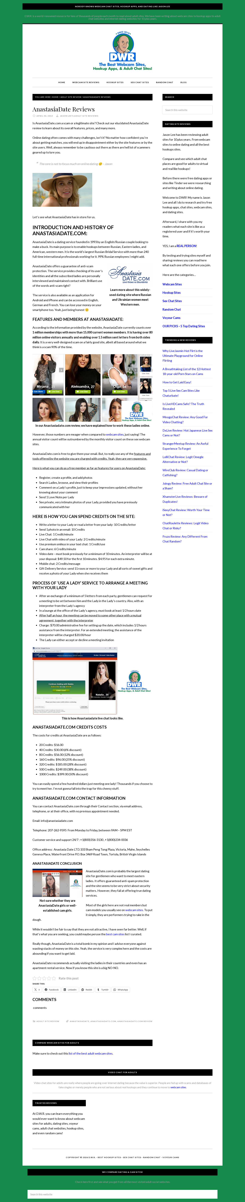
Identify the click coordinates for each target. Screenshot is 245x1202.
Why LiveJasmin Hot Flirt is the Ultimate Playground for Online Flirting (182, 355)
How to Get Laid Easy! (176, 382)
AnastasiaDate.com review (134, 1021)
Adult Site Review (47, 1021)
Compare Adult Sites (122, 51)
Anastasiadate (79, 1021)
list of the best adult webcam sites (90, 1053)
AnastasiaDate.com (103, 1021)
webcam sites (115, 434)
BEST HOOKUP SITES (109, 1157)
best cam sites (115, 934)
